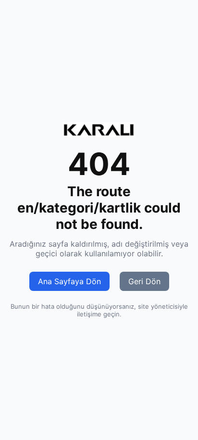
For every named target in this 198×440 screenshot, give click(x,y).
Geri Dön (144, 281)
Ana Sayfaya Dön (69, 281)
